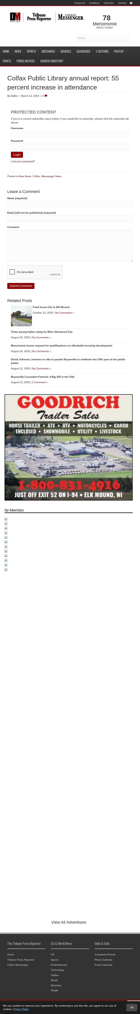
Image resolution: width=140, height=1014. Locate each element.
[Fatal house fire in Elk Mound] (21, 315)
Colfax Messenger (17, 964)
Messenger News (51, 176)
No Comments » (64, 312)
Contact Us (79, 3)
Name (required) (17, 198)
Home (6, 51)
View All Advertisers (68, 922)
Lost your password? (23, 161)
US (52, 954)
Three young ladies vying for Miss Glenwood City (42, 331)
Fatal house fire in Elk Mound (51, 307)
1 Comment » (40, 382)
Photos (118, 51)
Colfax (36, 176)
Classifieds (83, 51)
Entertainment (59, 964)
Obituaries (48, 51)
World (54, 980)
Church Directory (51, 61)
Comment (13, 227)
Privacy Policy (21, 1009)
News (18, 51)
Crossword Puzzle (105, 954)
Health (54, 990)
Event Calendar (103, 964)
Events (7, 61)
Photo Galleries (103, 959)
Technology (57, 969)
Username (17, 128)
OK (132, 1007)
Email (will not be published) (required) (31, 212)
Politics (55, 975)
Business (56, 985)
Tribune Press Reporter (20, 959)
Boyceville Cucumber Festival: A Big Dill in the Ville (43, 376)
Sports (31, 51)
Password (17, 140)
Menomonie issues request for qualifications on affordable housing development (61, 345)
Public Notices (26, 61)
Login (17, 154)
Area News (25, 176)
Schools (66, 51)
